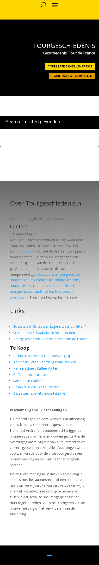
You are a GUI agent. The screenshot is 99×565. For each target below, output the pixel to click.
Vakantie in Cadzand (28, 381)
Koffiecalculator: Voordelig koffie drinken (44, 362)
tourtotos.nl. (19, 297)
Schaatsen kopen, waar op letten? (59, 326)
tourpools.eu (20, 280)
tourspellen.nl (63, 285)
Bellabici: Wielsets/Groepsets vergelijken (44, 355)
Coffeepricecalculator (29, 374)
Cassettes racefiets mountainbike (39, 393)
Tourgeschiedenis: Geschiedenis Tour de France (50, 339)
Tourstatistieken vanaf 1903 (70, 66)
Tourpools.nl (25, 251)
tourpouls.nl (42, 285)
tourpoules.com (67, 280)
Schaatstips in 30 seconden (54, 332)
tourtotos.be (43, 291)
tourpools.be (48, 274)
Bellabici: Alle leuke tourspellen (37, 387)
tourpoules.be (42, 280)
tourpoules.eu (20, 285)
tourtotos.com (66, 291)
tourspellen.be (21, 291)
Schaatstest (22, 326)
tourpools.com (71, 274)
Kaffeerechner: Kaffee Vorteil (35, 368)
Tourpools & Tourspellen (72, 76)
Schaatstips (22, 332)
